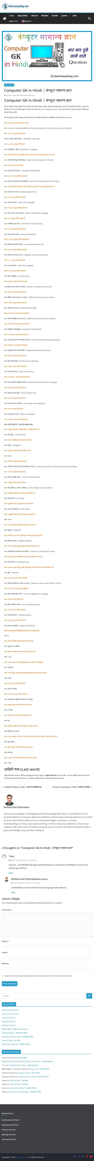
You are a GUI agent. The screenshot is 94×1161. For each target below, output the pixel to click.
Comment (7, 910)
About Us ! (13, 21)
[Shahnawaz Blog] (4, 18)
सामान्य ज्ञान (34, 16)
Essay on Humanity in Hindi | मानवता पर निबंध (71, 787)
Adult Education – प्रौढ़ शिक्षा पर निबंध (14, 1033)
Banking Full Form (9, 1021)
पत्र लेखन (55, 16)
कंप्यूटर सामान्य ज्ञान (9, 85)
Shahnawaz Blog (22, 1157)
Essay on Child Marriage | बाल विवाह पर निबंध (17, 1037)
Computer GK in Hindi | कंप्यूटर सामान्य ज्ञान (38, 1061)
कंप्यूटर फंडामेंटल (23, 16)
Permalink (33, 860)
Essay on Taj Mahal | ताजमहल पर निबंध (22, 1088)
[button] (67, 15)
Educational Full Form (10, 1014)
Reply (11, 873)
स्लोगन (75, 16)
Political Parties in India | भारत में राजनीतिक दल (23, 787)
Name (5, 941)
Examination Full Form (10, 1010)
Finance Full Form (8, 1018)
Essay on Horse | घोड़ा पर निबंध (29, 1073)
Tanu (11, 856)
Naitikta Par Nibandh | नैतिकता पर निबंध (16, 1044)
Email (5, 952)
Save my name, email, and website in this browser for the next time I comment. (39, 976)
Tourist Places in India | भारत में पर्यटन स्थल (33, 1077)
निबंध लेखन (44, 16)
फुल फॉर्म (64, 16)
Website (5, 963)
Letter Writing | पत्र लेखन (11, 1040)
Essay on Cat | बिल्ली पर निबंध (39, 1069)
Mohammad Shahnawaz (26, 95)
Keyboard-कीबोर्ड (20, 1058)
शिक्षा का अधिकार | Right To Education (15, 1029)
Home (11, 16)
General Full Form (8, 1025)
